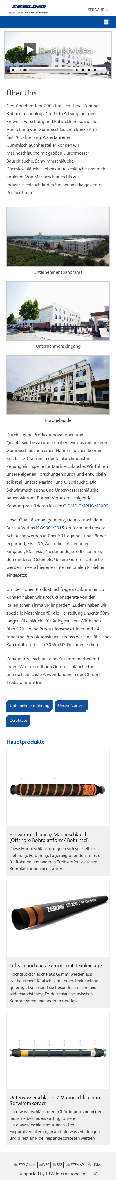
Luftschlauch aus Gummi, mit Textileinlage (56, 965)
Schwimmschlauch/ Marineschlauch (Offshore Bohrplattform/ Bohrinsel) (49, 838)
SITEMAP (77, 1165)
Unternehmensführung (29, 705)
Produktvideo (64, 51)
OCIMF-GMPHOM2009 (85, 506)
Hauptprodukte (25, 742)
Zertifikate (18, 720)
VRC (46, 1165)
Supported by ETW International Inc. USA (58, 1174)
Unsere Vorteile (71, 705)
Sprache (96, 10)
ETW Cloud (26, 1165)
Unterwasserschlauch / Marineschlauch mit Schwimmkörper (56, 1101)
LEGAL (97, 1165)
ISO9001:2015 (50, 528)
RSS (59, 1165)
